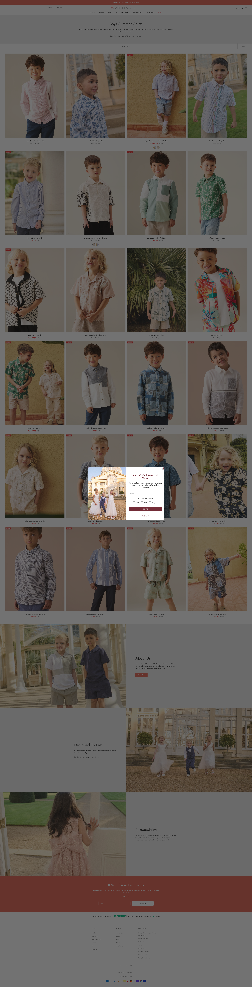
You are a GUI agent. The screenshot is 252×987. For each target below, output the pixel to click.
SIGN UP (145, 509)
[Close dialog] (163, 469)
